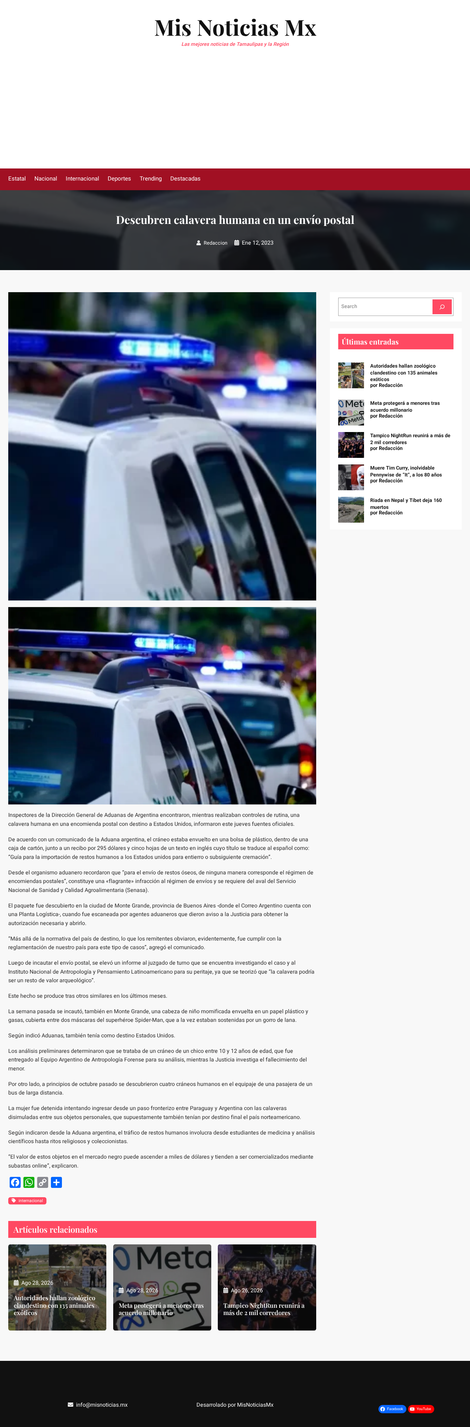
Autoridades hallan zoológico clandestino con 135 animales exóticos (54, 1305)
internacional (31, 1201)
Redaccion (215, 243)
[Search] (442, 306)
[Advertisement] (235, 117)
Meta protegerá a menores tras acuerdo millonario (161, 1309)
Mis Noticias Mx (235, 26)
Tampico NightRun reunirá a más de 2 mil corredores (264, 1309)
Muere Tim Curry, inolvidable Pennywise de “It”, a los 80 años (406, 471)
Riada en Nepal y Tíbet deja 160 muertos (406, 504)
